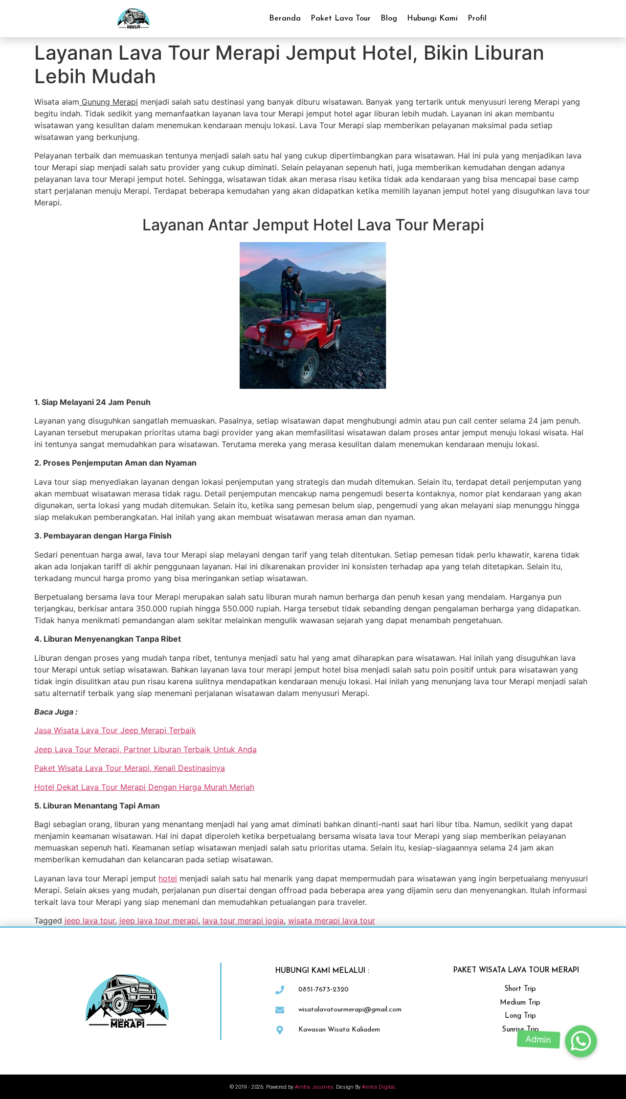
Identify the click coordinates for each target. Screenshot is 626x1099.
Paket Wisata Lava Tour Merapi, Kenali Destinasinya (129, 768)
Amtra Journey (314, 1087)
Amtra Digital (378, 1087)
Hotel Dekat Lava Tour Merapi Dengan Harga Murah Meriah (144, 787)
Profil (477, 18)
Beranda (285, 18)
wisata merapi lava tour (331, 920)
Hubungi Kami (432, 18)
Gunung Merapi (108, 102)
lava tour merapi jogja (243, 920)
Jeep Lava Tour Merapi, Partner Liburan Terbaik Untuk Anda (145, 749)
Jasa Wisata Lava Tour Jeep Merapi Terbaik (115, 730)
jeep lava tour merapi (158, 920)
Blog (388, 18)
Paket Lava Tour (341, 18)
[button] (581, 1041)
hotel (167, 878)
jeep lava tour (90, 920)
